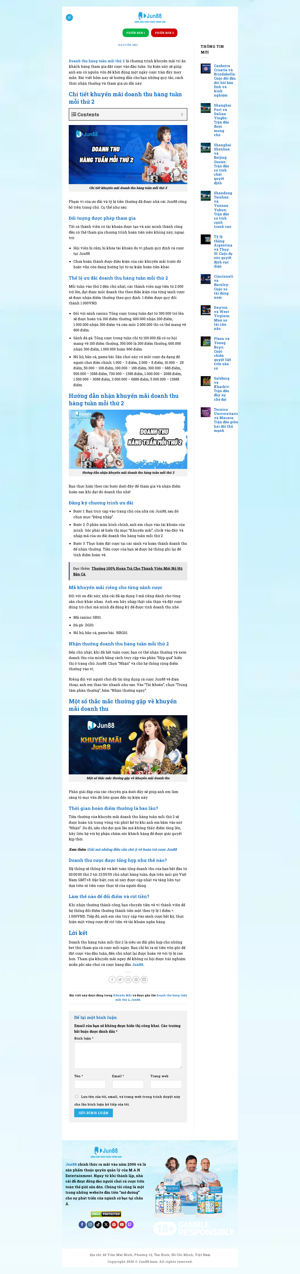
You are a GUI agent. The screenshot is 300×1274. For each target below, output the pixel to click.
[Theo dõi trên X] (106, 1224)
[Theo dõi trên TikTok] (98, 1224)
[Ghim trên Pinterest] (136, 979)
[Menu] (69, 17)
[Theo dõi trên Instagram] (90, 1224)
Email (118, 1076)
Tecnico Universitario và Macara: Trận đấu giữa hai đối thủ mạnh (226, 419)
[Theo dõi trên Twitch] (130, 1224)
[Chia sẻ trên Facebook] (112, 979)
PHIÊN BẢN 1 (135, 32)
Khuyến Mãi (128, 44)
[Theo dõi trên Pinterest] (114, 1224)
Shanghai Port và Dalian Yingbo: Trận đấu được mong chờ (222, 120)
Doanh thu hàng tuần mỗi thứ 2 (97, 61)
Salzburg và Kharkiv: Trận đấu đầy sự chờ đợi (222, 388)
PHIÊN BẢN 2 (164, 32)
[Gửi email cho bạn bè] (128, 979)
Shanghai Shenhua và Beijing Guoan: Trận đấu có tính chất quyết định (222, 164)
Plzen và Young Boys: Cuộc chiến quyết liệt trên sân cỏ (222, 353)
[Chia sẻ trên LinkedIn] (144, 979)
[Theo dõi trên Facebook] (82, 1224)
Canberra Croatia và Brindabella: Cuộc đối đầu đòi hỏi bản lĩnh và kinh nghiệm (225, 80)
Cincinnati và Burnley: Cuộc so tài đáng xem (223, 286)
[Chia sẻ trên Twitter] (120, 979)
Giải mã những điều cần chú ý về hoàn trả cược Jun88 (132, 849)
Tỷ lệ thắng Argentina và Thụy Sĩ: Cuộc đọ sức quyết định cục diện (223, 251)
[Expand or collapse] (182, 114)
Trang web (159, 1076)
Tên (78, 1076)
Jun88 (135, 999)
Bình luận (84, 1038)
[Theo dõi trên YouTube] (122, 1224)
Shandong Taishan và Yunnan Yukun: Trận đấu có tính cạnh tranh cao (223, 210)
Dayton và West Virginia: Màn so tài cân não (222, 318)
